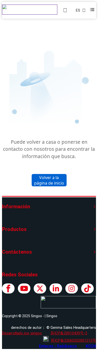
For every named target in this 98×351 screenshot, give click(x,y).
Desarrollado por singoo (22, 333)
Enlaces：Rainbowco (58, 346)
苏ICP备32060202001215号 (73, 340)
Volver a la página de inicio (49, 180)
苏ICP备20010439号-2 (69, 333)
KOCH (91, 346)
